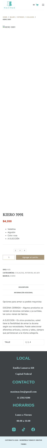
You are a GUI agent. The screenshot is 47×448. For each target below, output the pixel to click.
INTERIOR (29, 273)
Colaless (19, 273)
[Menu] (43, 5)
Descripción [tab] (23, 287)
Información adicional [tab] (23, 292)
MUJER (37, 273)
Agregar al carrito (30, 257)
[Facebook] (33, 429)
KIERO (12, 276)
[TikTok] (23, 429)
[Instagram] (14, 429)
